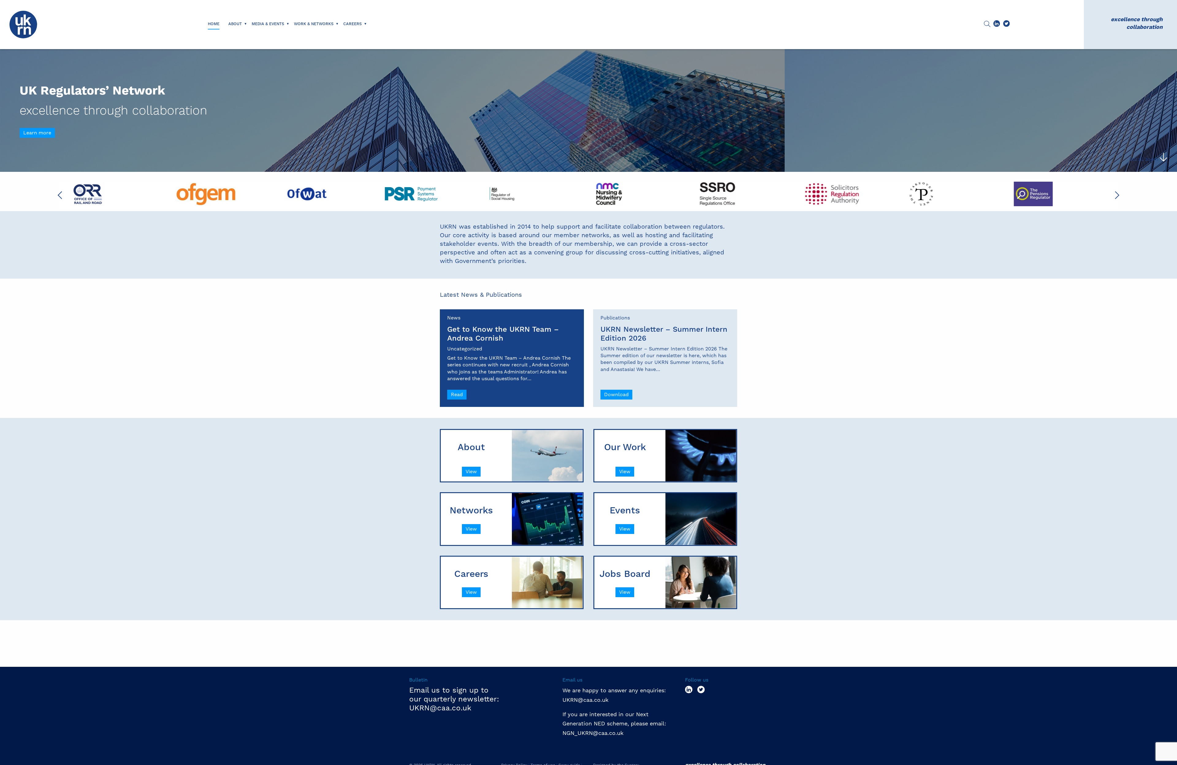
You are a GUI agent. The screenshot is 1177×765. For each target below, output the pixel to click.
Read (457, 394)
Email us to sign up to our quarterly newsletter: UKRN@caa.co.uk (454, 699)
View (471, 471)
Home (213, 23)
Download (616, 394)
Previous (61, 195)
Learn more (37, 133)
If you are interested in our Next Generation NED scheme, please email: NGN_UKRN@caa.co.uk (615, 723)
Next (1115, 195)
